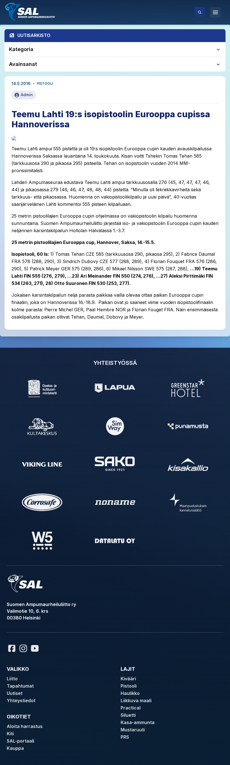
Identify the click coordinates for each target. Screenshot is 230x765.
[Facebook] (12, 648)
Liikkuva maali (136, 700)
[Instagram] (23, 648)
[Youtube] (36, 648)
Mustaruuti (133, 729)
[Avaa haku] (199, 12)
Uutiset (14, 693)
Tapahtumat (20, 686)
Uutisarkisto (33, 35)
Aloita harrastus (25, 726)
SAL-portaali (20, 741)
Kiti (10, 733)
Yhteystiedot (21, 700)
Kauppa (15, 748)
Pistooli (45, 83)
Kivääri (128, 678)
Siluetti (128, 715)
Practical (131, 708)
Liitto (12, 678)
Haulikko (130, 693)
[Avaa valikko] (215, 12)
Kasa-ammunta (138, 722)
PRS (125, 737)
